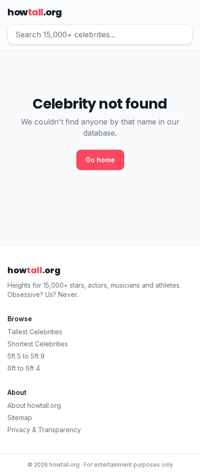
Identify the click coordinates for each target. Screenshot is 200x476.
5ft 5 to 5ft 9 (26, 356)
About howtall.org (34, 405)
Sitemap (19, 417)
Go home (100, 160)
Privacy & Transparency (44, 430)
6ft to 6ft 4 (23, 368)
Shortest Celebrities (37, 344)
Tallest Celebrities (34, 332)
